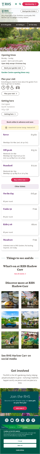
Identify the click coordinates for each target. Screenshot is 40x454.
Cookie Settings (20, 450)
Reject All (20, 445)
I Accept (20, 441)
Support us (4, 427)
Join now (19, 408)
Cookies (25, 427)
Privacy (19, 427)
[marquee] (20, 29)
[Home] (6, 4)
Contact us (12, 427)
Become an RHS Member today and (20, 402)
